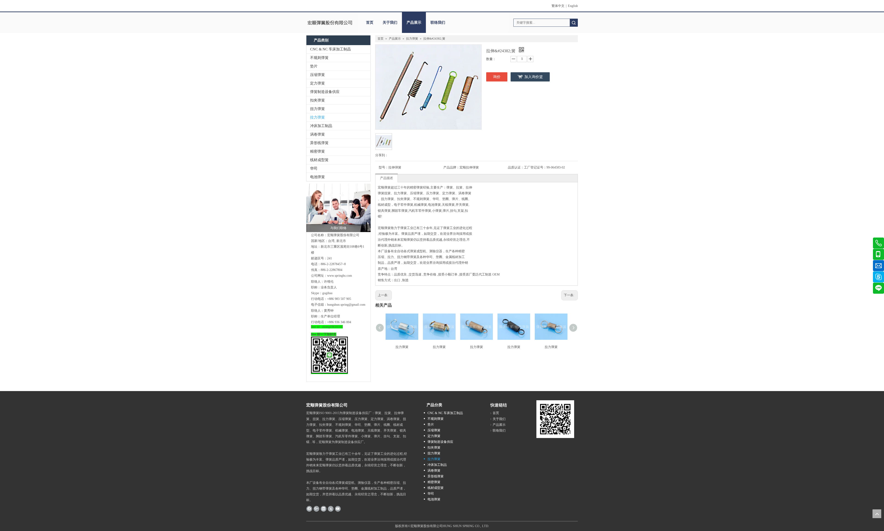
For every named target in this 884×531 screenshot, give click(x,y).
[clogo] (329, 23)
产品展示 (414, 22)
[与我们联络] (338, 208)
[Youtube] (338, 509)
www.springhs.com (339, 275)
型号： (383, 167)
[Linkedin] (323, 509)
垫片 (313, 66)
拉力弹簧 (317, 117)
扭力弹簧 (317, 109)
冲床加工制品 (321, 126)
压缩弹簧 (317, 75)
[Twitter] (331, 509)
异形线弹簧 (319, 143)
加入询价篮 (533, 77)
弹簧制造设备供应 (325, 92)
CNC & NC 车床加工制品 (330, 49)
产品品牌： (451, 167)
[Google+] (316, 509)
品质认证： (516, 167)
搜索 (574, 22)
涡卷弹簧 (317, 134)
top (876, 513)
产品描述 (386, 178)
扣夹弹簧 (317, 100)
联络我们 (437, 22)
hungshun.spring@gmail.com (346, 304)
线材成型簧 (319, 160)
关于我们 (390, 22)
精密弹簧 (317, 151)
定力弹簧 (317, 83)
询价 (496, 77)
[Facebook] (309, 509)
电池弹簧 (317, 177)
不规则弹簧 (319, 58)
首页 (369, 22)
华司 (313, 168)
